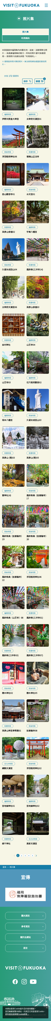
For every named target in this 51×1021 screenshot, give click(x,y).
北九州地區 (8, 763)
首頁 (4, 867)
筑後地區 (7, 152)
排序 (26, 81)
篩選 (40, 81)
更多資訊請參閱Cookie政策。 (17, 1014)
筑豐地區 (32, 152)
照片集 (12, 867)
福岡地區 (7, 114)
